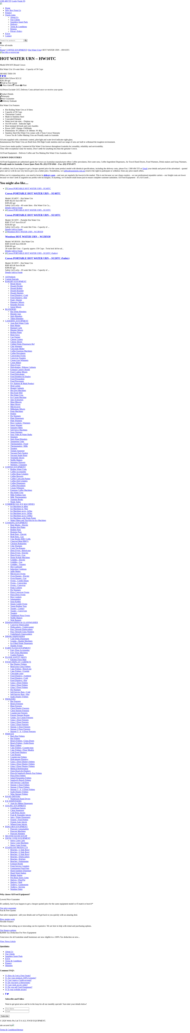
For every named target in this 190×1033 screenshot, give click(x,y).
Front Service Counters (19, 866)
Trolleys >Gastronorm (19, 884)
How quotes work (7, 919)
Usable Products (17, 655)
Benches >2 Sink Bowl (19, 852)
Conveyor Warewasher (19, 625)
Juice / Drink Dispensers (20, 817)
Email (145, 168)
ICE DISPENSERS (13, 801)
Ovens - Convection (18, 583)
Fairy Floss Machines (19, 653)
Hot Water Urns (34, 50)
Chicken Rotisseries (18, 543)
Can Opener (15, 337)
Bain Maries (15, 325)
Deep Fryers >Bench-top (20, 550)
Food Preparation (17, 379)
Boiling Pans (15, 530)
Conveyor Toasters (18, 358)
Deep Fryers (15, 365)
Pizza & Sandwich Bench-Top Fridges (26, 773)
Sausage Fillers (16, 427)
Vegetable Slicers (17, 458)
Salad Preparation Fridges (20, 778)
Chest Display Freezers (19, 708)
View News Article (8, 941)
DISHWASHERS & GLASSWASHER (21, 622)
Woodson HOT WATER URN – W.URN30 (28, 236)
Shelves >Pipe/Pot (17, 880)
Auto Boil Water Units (19, 323)
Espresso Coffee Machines (21, 490)
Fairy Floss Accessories (19, 650)
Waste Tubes (15, 502)
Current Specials (12, 279)
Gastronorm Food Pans (19, 868)
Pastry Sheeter (16, 300)
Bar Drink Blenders (18, 311)
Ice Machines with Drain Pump (23, 518)
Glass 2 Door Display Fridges (22, 764)
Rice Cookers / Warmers (20, 423)
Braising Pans (16, 532)
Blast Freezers (16, 706)
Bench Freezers (16, 704)
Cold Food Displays (18, 752)
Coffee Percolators (17, 353)
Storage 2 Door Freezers (20, 729)
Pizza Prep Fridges (18, 775)
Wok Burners (15, 620)
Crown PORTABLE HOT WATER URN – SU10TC (33, 215)
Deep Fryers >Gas (17, 555)
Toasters (13, 448)
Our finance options (8, 930)
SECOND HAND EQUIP (16, 836)
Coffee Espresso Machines (21, 351)
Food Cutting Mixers (18, 372)
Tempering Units (17, 441)
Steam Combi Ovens (18, 604)
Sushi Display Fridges (19, 697)
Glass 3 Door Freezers (19, 724)
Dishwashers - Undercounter (22, 627)
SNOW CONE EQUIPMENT (17, 838)
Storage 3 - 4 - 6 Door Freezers (23, 731)
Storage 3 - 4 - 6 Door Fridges (22, 789)
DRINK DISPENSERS (15, 636)
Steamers (14, 437)
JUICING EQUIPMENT (15, 806)
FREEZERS (10, 699)
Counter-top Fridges (18, 757)
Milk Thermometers (18, 497)
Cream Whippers (17, 488)
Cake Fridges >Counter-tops (21, 748)
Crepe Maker (15, 363)
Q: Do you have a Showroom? (17, 982)
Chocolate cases (16, 673)
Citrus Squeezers (17, 810)
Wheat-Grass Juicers (18, 824)
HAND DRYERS (12, 796)
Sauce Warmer (16, 425)
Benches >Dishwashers (19, 857)
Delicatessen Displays (19, 759)
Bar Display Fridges (18, 664)
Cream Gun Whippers (19, 360)
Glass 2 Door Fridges (19, 685)
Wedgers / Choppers (18, 465)
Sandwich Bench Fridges (20, 780)
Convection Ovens (18, 356)
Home (7, 8)
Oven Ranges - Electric (19, 576)
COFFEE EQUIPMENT (16, 50)
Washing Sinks (16, 889)
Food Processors (17, 381)
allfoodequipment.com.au (74, 171)
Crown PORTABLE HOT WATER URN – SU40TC (33, 193)
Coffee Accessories (18, 472)
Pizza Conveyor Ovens (19, 592)
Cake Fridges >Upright (19, 671)
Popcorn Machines (18, 831)
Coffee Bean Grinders (19, 474)
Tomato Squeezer (17, 451)
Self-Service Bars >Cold (20, 692)
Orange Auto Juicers (18, 822)
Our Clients (15, 20)
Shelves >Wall (16, 882)
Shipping (9, 965)
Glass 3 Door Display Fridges (22, 766)
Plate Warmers (16, 421)
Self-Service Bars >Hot (19, 694)
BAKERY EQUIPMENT (15, 281)
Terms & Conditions (18, 27)
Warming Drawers (17, 462)
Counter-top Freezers (19, 713)
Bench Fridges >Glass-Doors (22, 741)
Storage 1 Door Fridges (19, 785)
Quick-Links (10, 15)
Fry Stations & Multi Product (22, 383)
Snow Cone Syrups (18, 845)
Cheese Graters (16, 339)
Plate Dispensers (17, 418)
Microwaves (15, 407)
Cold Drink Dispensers (19, 639)
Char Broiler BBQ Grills (20, 539)
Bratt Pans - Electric (18, 534)
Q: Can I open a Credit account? (18, 980)
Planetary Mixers (17, 302)
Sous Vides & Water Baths (21, 434)
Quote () (21, 1)
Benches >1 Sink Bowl (19, 850)
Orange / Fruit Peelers (19, 820)
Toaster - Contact (17, 608)
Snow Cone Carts (17, 840)
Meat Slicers (15, 404)
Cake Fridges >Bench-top (20, 669)
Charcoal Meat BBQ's (19, 541)
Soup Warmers (16, 432)
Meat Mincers (16, 402)
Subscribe (5, 1016)
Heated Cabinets (17, 388)
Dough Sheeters (16, 293)
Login (14, 1)
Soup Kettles (15, 601)
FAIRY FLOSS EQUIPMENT (18, 648)
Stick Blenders (16, 316)
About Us (14, 17)
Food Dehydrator (17, 374)
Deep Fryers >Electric (19, 553)
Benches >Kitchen (17, 859)
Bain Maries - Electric (19, 525)
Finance (8, 13)
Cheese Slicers (16, 342)
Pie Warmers (15, 416)
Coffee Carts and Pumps (20, 479)
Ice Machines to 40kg (19, 506)
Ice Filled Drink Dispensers (21, 643)
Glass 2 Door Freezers (19, 722)
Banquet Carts (16, 328)
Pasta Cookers (16, 588)
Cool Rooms (15, 755)
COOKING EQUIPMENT (16, 523)
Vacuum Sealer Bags (18, 455)
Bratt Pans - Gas (17, 537)
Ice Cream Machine (18, 397)
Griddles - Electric (17, 560)
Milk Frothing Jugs (18, 495)
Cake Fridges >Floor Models (22, 750)
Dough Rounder (17, 291)
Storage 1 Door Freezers (20, 727)
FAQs (7, 33)
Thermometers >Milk (19, 446)
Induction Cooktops (18, 569)
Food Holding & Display (20, 376)
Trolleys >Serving (17, 887)
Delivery (13, 24)
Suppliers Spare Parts (19, 22)
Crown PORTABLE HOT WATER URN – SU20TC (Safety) (37, 258)
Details (8, 208)
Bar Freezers (15, 701)
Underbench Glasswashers (21, 634)
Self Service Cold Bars (19, 782)
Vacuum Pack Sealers (19, 453)
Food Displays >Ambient (20, 676)
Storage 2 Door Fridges (19, 787)
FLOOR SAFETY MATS (16, 657)
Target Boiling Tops (18, 606)
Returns (13, 29)
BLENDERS (10, 309)
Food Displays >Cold (19, 295)
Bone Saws (15, 335)
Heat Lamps (15, 386)
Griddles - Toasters (18, 564)
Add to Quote (16, 208)
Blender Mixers (16, 330)
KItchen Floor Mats (18, 659)
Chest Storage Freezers (19, 711)
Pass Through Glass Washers (22, 632)
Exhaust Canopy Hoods (20, 369)
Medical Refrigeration (19, 769)
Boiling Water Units (18, 469)
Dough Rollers (16, 288)
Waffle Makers (16, 460)
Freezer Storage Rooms (19, 715)
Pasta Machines (16, 411)
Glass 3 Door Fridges (19, 687)
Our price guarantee (8, 908)
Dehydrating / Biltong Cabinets (23, 367)
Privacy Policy (16, 31)
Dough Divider (16, 286)
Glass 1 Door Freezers (19, 720)
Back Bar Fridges (17, 736)
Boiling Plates (16, 332)
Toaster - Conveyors (18, 611)
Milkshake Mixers (17, 409)
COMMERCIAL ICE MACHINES (20, 504)
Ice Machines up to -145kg (21, 511)
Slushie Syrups (16, 646)
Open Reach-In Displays (20, 771)
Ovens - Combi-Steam (19, 581)
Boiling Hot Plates (17, 527)
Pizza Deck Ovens (17, 595)
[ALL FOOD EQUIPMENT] (1, 4)
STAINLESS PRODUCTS (16, 847)
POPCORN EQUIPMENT (16, 826)
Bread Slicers (15, 284)
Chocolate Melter (17, 349)
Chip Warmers (16, 346)
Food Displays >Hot (18, 298)
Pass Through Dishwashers (21, 629)
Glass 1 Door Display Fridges (22, 762)
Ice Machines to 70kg (19, 509)
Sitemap (20, 1030)
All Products (10, 277)
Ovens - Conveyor (17, 585)
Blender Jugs (15, 314)
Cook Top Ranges (17, 548)
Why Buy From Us (13, 10)
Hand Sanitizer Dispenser (20, 871)
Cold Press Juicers (17, 813)
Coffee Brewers (16, 476)
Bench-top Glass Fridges (20, 666)
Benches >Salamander (19, 861)
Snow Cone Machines (19, 843)
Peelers (13, 414)
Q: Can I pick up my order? (16, 985)
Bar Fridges (15, 738)
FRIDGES (9, 734)
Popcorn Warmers (17, 833)
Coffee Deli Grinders (19, 481)
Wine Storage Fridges (19, 794)
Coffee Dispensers (17, 483)
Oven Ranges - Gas (18, 578)
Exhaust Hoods (16, 864)
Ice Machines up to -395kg (21, 513)
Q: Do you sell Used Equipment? (18, 987)
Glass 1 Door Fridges (19, 683)
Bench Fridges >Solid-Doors (22, 743)
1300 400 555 (5, 1)
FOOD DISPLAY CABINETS (18, 662)
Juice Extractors (16, 400)
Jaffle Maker (15, 571)
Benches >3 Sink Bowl (19, 854)
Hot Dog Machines (18, 390)
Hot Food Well (16, 393)
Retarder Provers (17, 305)
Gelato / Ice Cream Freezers (21, 717)
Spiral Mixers (15, 307)
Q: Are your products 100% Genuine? (20, 978)
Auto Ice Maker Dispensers (21, 803)
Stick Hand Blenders (18, 439)
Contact (8, 36)
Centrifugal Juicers (18, 808)
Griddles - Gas (16, 562)
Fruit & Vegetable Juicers (20, 815)
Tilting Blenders (16, 318)
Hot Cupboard (16, 567)
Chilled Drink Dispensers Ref (22, 344)
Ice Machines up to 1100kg (21, 516)
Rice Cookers (15, 597)
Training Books (16, 499)
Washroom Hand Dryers (20, 799)
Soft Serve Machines (18, 430)
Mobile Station (16, 875)
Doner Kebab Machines (20, 557)
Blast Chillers (15, 745)
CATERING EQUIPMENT (16, 321)
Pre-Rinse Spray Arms (19, 878)
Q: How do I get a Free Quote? (18, 975)
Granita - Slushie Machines (21, 641)
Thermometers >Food (19, 444)
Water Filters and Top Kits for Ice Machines (28, 520)
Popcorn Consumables (19, 829)
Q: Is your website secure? (16, 989)
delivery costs (49, 175)
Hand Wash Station (18, 873)
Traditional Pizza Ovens (20, 615)
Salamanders (15, 599)
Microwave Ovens (17, 574)
